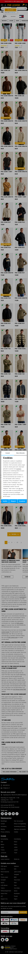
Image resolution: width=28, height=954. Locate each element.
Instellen (5, 501)
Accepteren (22, 501)
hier (20, 488)
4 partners (18, 469)
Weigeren (13, 501)
